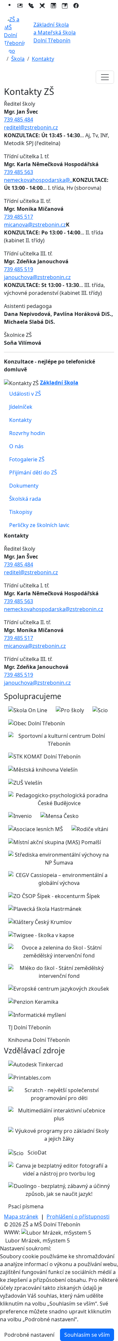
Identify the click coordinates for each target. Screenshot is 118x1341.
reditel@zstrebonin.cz (31, 127)
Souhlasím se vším (87, 1334)
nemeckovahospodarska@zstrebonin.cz (53, 609)
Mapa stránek (21, 1216)
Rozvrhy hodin (27, 433)
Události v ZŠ (25, 393)
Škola (18, 58)
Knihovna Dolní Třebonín (39, 1040)
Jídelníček (20, 406)
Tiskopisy (20, 512)
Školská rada (25, 498)
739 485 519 (18, 269)
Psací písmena (26, 1206)
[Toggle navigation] (105, 77)
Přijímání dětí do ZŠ (33, 472)
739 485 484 (18, 119)
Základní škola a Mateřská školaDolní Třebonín (54, 32)
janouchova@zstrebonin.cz (37, 277)
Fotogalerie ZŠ (27, 459)
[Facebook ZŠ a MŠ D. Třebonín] (76, 4)
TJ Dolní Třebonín (29, 1027)
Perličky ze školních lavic (39, 525)
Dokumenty (23, 485)
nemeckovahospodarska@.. (38, 180)
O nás (16, 446)
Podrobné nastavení (29, 1334)
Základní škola (59, 382)
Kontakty (43, 58)
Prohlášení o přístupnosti (78, 1216)
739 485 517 (18, 216)
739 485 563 (18, 172)
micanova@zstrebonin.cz (35, 224)
